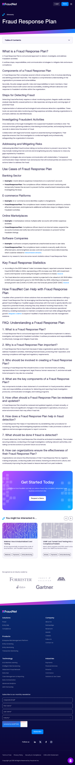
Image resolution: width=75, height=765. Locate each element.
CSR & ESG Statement (50, 755)
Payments (49, 663)
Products (6, 636)
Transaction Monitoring (10, 651)
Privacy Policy (18, 755)
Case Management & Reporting (13, 676)
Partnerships (50, 625)
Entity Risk (5, 625)
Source (60, 274)
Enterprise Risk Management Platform (15, 640)
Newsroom (49, 629)
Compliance (6, 629)
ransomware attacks (33, 253)
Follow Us (49, 639)
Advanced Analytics (9, 683)
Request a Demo (37, 498)
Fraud (4, 622)
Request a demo (15, 314)
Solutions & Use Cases (53, 676)
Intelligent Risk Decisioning (11, 666)
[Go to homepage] (9, 4)
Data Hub (5, 673)
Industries (50, 658)
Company (50, 618)
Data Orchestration (9, 680)
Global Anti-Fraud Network (11, 670)
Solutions (6, 618)
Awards (48, 632)
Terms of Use (6, 755)
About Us (49, 622)
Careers (48, 636)
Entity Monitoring (8, 647)
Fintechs (48, 670)
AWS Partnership (7, 687)
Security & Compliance (33, 755)
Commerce (50, 673)
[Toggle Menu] (71, 4)
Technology (7, 658)
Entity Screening (7, 644)
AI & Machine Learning (9, 663)
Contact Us (49, 643)
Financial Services (52, 666)
